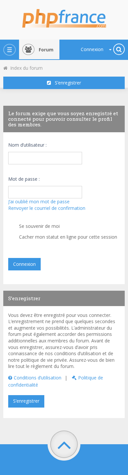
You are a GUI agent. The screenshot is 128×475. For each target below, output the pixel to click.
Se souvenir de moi (39, 226)
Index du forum (25, 68)
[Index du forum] (64, 16)
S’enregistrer (66, 83)
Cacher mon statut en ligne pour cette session (67, 237)
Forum (46, 49)
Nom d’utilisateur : (27, 145)
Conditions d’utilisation (37, 378)
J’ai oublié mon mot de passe (39, 201)
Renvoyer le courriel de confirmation (46, 208)
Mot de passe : (24, 179)
